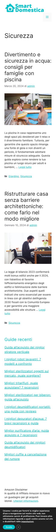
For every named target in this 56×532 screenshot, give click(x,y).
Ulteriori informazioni (25, 500)
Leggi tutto (25, 167)
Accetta (9, 527)
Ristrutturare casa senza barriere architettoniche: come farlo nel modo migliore (26, 206)
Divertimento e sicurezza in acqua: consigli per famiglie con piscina (28, 66)
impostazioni (27, 521)
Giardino (14, 176)
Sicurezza (26, 176)
